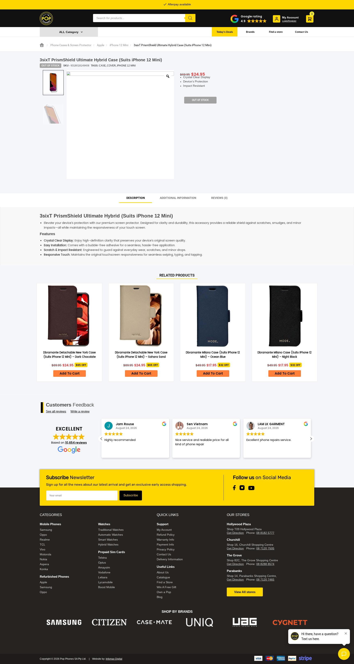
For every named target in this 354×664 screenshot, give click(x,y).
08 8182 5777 (265, 532)
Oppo (43, 534)
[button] (248, 19)
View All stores (244, 592)
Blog (159, 597)
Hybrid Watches (108, 544)
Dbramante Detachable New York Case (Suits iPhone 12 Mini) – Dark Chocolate (69, 355)
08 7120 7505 (265, 548)
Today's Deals (225, 32)
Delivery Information (170, 559)
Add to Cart (69, 373)
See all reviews (56, 411)
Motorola (45, 554)
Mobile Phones (50, 524)
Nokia (43, 559)
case (102, 65)
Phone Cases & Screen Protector (70, 45)
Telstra (102, 557)
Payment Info (165, 544)
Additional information (178, 197)
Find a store (276, 32)
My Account (164, 529)
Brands (250, 32)
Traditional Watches (111, 529)
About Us (163, 572)
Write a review (80, 411)
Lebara (102, 577)
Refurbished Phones (54, 576)
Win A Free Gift (166, 587)
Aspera (44, 564)
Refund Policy (166, 534)
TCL (42, 544)
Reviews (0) (219, 197)
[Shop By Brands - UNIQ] (199, 622)
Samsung (46, 529)
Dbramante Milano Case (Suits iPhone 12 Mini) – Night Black (285, 355)
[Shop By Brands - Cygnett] (289, 622)
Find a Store (165, 582)
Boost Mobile (106, 587)
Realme (45, 539)
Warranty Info (165, 539)
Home (42, 45)
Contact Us (301, 32)
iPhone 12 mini (126, 65)
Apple (100, 45)
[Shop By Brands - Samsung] (64, 622)
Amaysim (104, 567)
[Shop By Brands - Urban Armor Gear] (244, 622)
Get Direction (235, 532)
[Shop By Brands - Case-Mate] (154, 622)
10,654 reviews (76, 443)
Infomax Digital (114, 658)
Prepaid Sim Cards (111, 552)
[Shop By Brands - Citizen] (109, 622)
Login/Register (289, 21)
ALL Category (68, 32)
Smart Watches (108, 539)
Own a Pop (164, 592)
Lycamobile (105, 582)
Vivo (42, 549)
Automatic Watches (110, 534)
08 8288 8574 (265, 564)
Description (135, 197)
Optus (102, 562)
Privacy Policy (166, 549)
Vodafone (104, 572)
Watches (104, 524)
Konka (44, 569)
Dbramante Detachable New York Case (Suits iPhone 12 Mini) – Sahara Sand (141, 355)
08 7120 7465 (265, 579)
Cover (111, 65)
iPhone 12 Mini (119, 45)
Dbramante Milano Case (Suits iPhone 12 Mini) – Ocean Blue (213, 355)
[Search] (190, 18)
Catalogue (163, 577)
